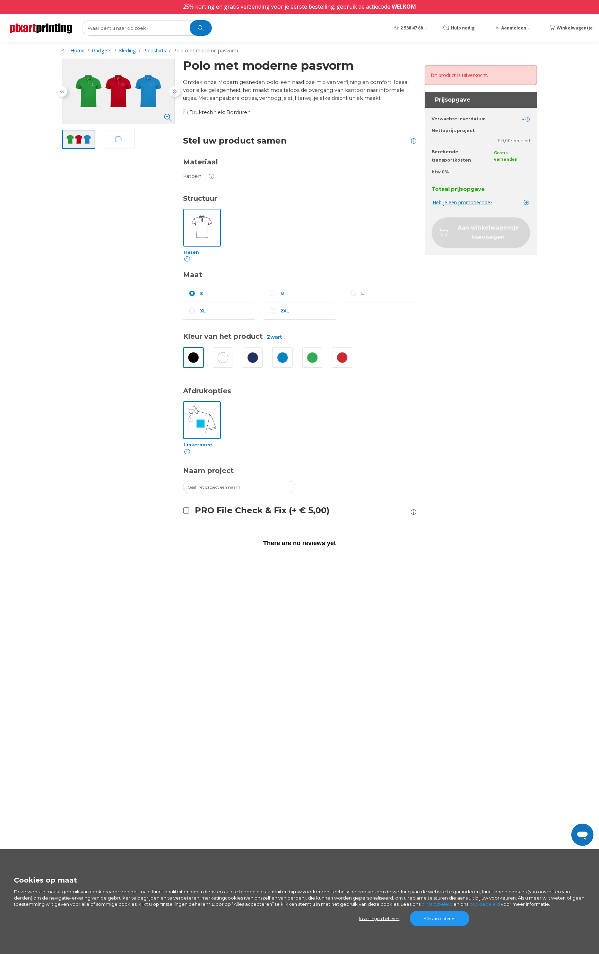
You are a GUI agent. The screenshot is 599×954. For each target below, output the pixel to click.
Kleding (127, 50)
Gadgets (102, 50)
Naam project (208, 470)
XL (203, 310)
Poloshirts (154, 50)
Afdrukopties (207, 391)
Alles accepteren (439, 918)
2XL (284, 310)
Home (77, 50)
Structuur (200, 198)
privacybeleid (437, 904)
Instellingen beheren (379, 918)
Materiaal (200, 162)
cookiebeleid (484, 904)
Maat (192, 274)
